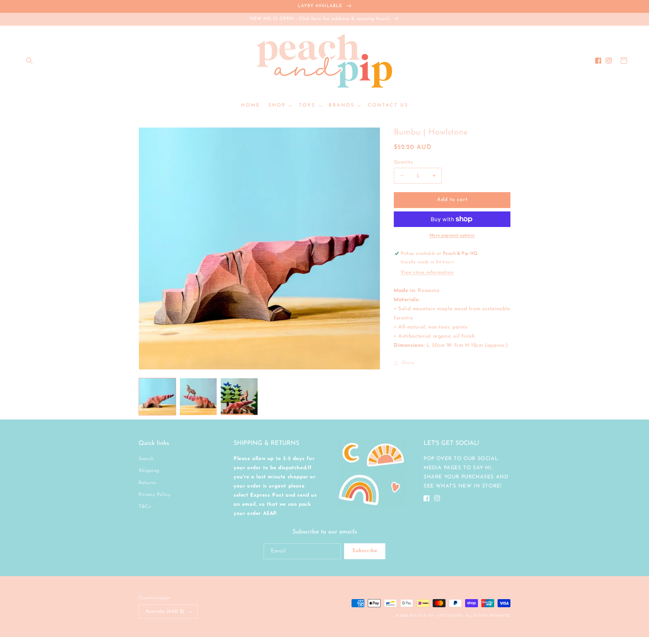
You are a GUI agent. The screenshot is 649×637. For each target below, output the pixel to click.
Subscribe (365, 550)
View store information (427, 272)
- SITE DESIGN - (450, 616)
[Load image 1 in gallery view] (157, 396)
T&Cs (145, 506)
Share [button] (408, 362)
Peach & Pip (421, 616)
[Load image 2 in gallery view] (198, 396)
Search (146, 458)
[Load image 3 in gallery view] (239, 396)
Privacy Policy (154, 494)
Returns (147, 482)
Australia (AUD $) (165, 611)
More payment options (452, 235)
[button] (29, 60)
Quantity (403, 162)
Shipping (149, 470)
